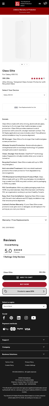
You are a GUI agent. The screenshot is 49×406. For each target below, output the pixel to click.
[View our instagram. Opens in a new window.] (26, 318)
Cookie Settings (30, 365)
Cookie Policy (9, 365)
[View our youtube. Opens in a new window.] (33, 318)
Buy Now (24, 284)
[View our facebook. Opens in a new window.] (3, 318)
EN (40, 4)
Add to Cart (26, 277)
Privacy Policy (29, 362)
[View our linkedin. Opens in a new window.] (18, 318)
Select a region (8, 302)
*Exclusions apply (24, 12)
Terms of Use (9, 362)
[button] (22, 64)
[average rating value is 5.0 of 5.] (37, 78)
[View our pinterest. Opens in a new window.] (11, 318)
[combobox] (40, 4)
